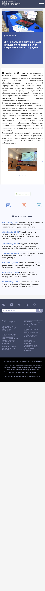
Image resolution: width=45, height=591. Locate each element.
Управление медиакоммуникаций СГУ (32, 322)
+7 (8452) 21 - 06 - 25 (30, 324)
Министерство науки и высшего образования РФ (26, 362)
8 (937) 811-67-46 (9, 328)
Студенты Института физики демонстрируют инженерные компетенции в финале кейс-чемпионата (20, 246)
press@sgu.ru (28, 326)
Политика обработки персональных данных (31, 345)
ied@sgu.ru (5, 349)
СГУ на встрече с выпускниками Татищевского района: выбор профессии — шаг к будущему (22, 45)
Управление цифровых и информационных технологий (33, 333)
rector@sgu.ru (6, 330)
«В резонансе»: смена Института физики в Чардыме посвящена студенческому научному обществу (20, 284)
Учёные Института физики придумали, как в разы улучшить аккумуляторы (22, 255)
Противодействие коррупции (29, 349)
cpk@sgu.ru (5, 343)
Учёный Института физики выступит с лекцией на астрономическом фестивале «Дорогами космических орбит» (20, 235)
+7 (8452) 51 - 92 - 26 (8, 341)
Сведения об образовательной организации (29, 341)
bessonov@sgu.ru (29, 336)
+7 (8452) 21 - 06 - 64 (30, 335)
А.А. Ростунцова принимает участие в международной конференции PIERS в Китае (19, 274)
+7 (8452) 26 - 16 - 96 (8, 328)
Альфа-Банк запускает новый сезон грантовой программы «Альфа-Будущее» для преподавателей (22, 265)
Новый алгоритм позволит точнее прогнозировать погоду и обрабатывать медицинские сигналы (22, 224)
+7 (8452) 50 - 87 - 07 (8, 348)
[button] (22, 159)
